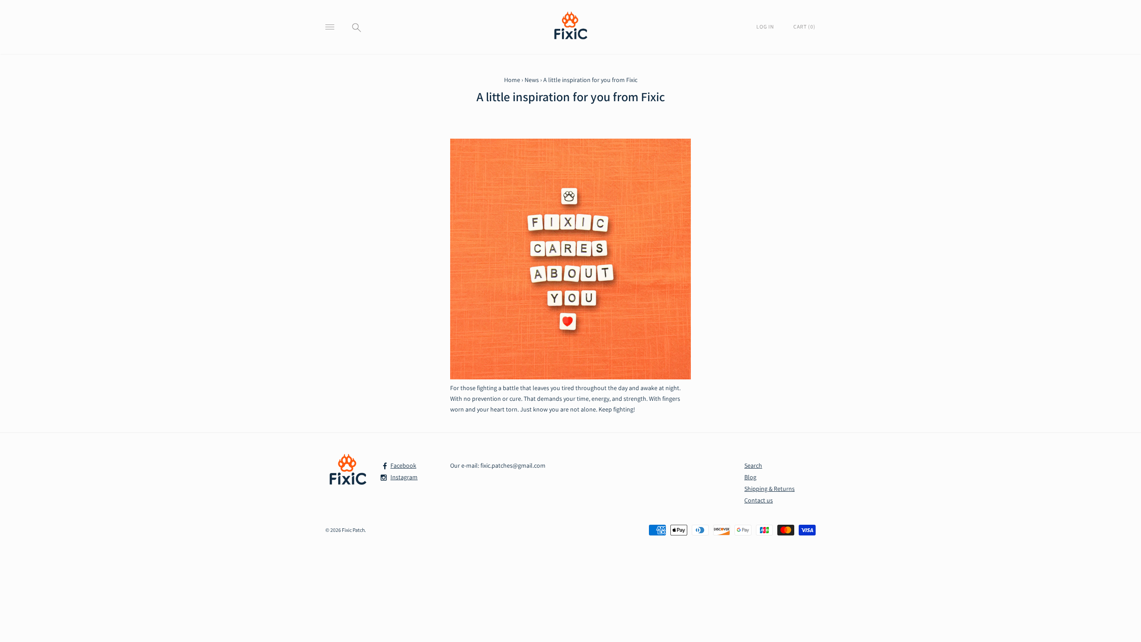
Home (512, 80)
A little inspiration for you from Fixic (570, 97)
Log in (766, 26)
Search (753, 465)
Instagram (404, 477)
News (532, 80)
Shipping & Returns (769, 489)
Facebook (403, 465)
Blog (750, 477)
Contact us (758, 500)
